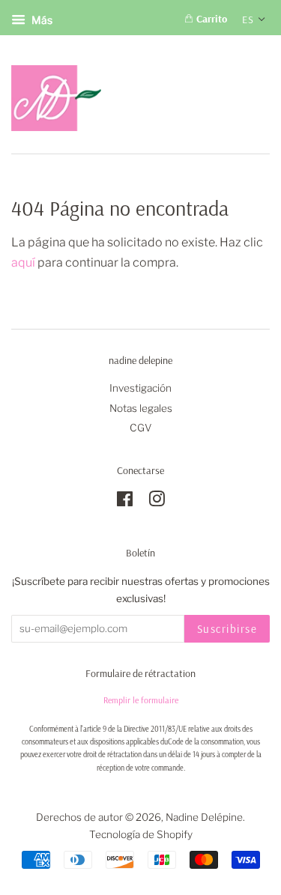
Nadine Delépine (204, 817)
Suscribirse (227, 629)
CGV (141, 428)
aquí (23, 262)
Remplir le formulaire (140, 700)
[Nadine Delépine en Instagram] (156, 502)
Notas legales (140, 408)
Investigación (140, 388)
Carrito (210, 18)
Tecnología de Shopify (141, 834)
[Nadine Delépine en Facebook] (124, 502)
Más (40, 19)
